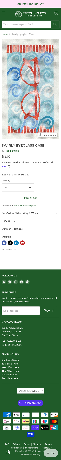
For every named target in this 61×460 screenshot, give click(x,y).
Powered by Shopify (30, 454)
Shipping (37, 444)
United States (29, 390)
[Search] (55, 24)
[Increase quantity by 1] (30, 187)
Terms (27, 444)
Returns (48, 444)
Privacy (16, 444)
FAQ (7, 444)
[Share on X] (10, 242)
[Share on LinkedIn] (16, 242)
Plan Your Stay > (10, 335)
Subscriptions (15, 447)
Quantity (6, 180)
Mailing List (47, 447)
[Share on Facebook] (4, 242)
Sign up (49, 310)
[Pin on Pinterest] (22, 242)
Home (5, 34)
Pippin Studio (12, 150)
